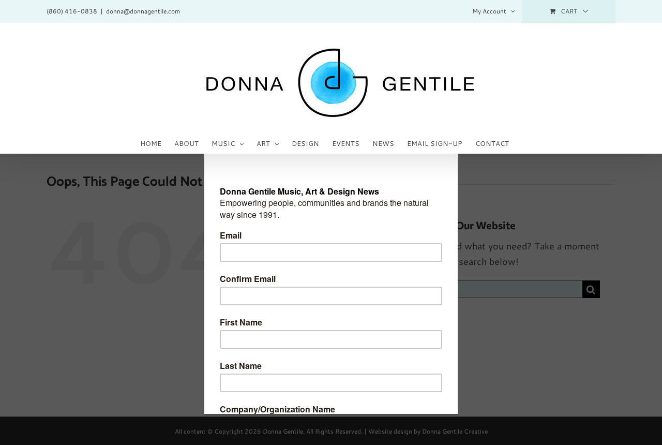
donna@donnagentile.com (143, 11)
